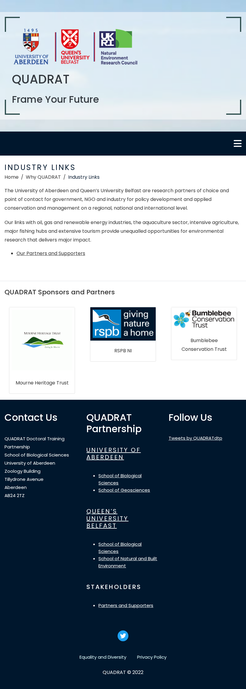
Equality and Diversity (103, 657)
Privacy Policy (151, 657)
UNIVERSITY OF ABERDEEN (113, 453)
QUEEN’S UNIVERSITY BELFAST (107, 518)
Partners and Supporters (125, 605)
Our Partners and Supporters (50, 253)
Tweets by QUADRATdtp (195, 438)
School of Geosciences (124, 490)
